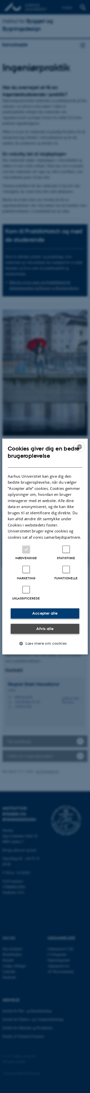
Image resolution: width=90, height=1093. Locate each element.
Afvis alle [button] (45, 628)
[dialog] (45, 547)
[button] (45, 643)
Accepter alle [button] (45, 613)
